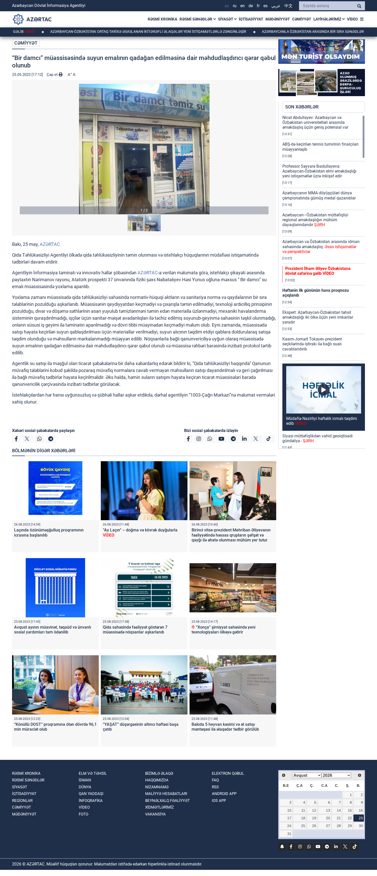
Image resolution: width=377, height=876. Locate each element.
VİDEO (352, 19)
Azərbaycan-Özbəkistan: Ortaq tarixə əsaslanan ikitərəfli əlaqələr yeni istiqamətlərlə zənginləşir (114, 31)
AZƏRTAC (50, 244)
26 (314, 826)
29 (350, 826)
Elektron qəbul (228, 773)
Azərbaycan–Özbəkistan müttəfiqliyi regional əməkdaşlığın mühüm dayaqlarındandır (315, 220)
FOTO (83, 814)
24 (289, 826)
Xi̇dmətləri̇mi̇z (159, 807)
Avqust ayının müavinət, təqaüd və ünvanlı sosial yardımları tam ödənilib (52, 630)
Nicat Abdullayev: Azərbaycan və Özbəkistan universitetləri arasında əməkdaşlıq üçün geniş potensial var (315, 122)
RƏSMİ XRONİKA (162, 19)
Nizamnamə (156, 787)
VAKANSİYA (155, 814)
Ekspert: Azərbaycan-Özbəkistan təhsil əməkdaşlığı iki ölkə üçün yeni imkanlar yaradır (317, 317)
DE (251, 5)
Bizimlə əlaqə (159, 773)
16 (361, 810)
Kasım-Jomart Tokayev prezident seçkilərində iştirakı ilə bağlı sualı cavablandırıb (312, 344)
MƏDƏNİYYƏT (277, 19)
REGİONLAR (22, 800)
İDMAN (85, 780)
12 (314, 810)
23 (361, 818)
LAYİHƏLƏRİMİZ (327, 19)
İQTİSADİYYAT (251, 19)
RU (234, 5)
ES (265, 5)
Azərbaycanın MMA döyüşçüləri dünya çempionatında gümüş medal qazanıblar (319, 195)
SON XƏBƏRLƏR (302, 106)
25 (303, 826)
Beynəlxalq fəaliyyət (167, 800)
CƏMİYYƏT (301, 19)
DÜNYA (85, 787)
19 (314, 818)
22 (350, 818)
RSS (215, 787)
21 (339, 818)
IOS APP (219, 800)
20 (328, 818)
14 (339, 810)
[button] (144, 149)
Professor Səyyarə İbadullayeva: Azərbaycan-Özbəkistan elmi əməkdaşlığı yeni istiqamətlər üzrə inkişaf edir (319, 171)
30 (361, 826)
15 (350, 810)
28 (339, 826)
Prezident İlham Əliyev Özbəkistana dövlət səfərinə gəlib (318, 271)
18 (303, 818)
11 (303, 810)
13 (328, 810)
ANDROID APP (224, 793)
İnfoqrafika (91, 800)
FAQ (215, 780)
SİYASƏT (226, 19)
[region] (323, 281)
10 (289, 810)
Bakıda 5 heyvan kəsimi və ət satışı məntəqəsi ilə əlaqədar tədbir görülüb (225, 727)
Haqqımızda (156, 780)
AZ (227, 5)
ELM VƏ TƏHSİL (93, 773)
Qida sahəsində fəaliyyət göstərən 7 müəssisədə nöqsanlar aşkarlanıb (135, 630)
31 (289, 834)
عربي (276, 5)
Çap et (53, 74)
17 (289, 818)
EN (242, 5)
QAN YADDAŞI (91, 793)
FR (258, 5)
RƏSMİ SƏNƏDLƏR (196, 19)
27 (328, 826)
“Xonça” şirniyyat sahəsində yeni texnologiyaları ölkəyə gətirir (223, 630)
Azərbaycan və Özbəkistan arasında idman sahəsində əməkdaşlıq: (321, 246)
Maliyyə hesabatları (166, 793)
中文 (288, 5)
